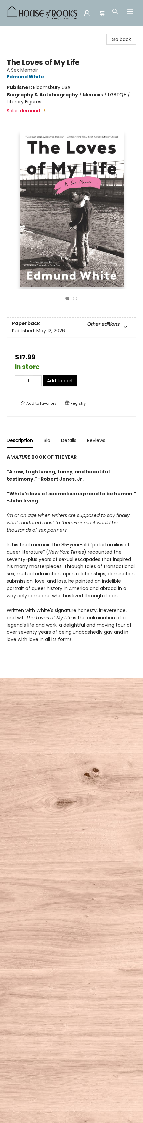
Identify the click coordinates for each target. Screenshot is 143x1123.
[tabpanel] (71, 558)
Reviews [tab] (96, 440)
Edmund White (25, 76)
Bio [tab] (47, 440)
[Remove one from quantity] (19, 380)
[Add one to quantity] (37, 380)
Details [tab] (68, 440)
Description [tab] (20, 440)
